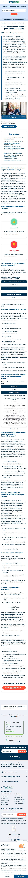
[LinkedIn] (15, 840)
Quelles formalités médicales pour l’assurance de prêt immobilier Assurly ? (13, 152)
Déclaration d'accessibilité (17, 794)
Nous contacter (5, 800)
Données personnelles (19, 799)
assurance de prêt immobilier (17, 195)
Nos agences (4, 798)
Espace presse (4, 802)
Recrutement (4, 804)
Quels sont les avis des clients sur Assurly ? (14, 141)
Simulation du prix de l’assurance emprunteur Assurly (11, 144)
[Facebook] (8, 840)
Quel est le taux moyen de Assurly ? (12, 146)
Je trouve (22, 751)
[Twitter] (12, 840)
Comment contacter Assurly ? (11, 158)
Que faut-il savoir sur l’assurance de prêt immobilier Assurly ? (13, 138)
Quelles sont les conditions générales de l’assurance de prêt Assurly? (13, 156)
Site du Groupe (4, 796)
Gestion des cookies (19, 803)
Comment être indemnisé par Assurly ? (13, 160)
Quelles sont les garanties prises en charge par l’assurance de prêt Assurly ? (14, 149)
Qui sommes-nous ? (6, 794)
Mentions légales (18, 797)
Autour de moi (14, 756)
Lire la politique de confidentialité (8, 872)
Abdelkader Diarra (9, 121)
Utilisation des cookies (19, 801)
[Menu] (2, 2)
